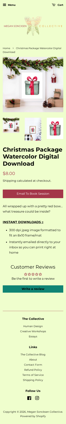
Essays (33, 336)
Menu (11, 5)
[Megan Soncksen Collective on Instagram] (37, 398)
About (33, 359)
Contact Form (33, 364)
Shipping (9, 180)
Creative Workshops (33, 331)
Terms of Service (33, 375)
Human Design (33, 326)
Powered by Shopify (33, 416)
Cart (60, 5)
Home (6, 48)
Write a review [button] (33, 289)
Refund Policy (33, 369)
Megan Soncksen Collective (44, 411)
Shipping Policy (33, 380)
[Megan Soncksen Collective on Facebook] (29, 398)
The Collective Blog (33, 354)
